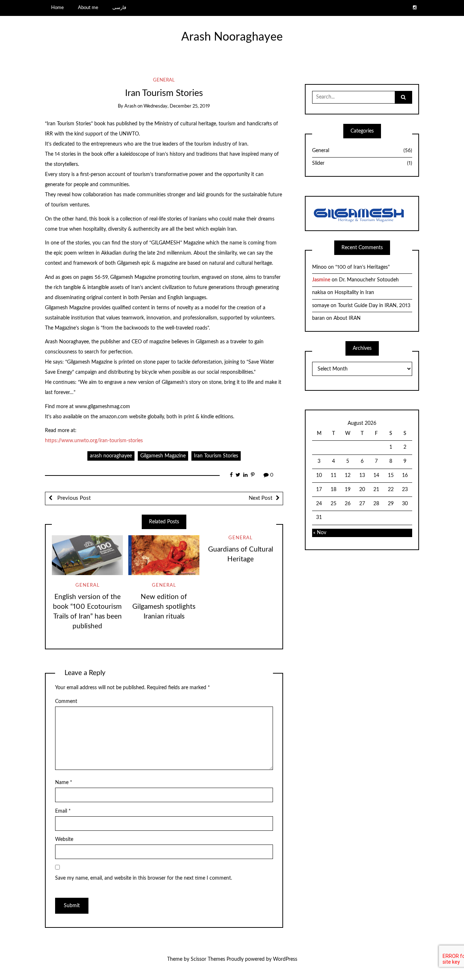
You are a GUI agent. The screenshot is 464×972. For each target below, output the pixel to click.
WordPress (285, 959)
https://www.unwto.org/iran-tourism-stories (94, 440)
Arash (130, 106)
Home (57, 7)
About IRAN (347, 318)
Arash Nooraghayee (232, 37)
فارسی (119, 7)
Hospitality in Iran (354, 292)
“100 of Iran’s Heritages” (362, 267)
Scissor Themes (208, 959)
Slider (362, 163)
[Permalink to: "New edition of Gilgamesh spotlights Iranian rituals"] (163, 555)
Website (64, 839)
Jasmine (321, 279)
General (164, 80)
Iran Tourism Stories (216, 455)
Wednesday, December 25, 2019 (177, 106)
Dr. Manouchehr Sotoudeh (369, 279)
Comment (66, 701)
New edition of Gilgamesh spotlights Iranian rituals (163, 607)
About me (88, 7)
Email (63, 811)
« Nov (319, 532)
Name (63, 782)
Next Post (260, 498)
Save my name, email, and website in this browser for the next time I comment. (143, 878)
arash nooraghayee (111, 455)
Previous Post (73, 498)
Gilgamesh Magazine (163, 455)
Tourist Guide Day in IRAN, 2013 (374, 305)
